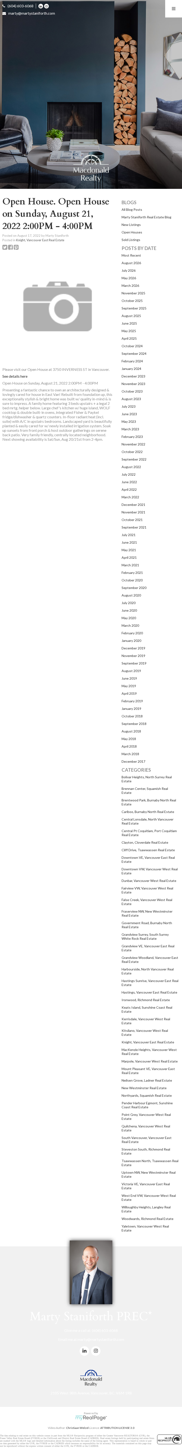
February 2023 (132, 437)
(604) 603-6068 (20, 6)
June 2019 (129, 678)
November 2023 (133, 384)
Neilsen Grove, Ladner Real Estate (147, 1080)
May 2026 (129, 278)
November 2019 (133, 656)
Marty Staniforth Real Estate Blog (146, 217)
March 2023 (130, 429)
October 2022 (132, 452)
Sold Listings (131, 240)
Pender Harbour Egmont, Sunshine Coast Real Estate (147, 1105)
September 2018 (134, 724)
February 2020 (132, 633)
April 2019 (129, 693)
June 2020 (129, 610)
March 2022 (130, 497)
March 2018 (130, 754)
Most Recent (131, 255)
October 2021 (132, 520)
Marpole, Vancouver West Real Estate (150, 1061)
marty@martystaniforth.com (31, 13)
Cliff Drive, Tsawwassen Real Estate (148, 850)
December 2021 (133, 505)
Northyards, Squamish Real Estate (147, 1095)
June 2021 (129, 542)
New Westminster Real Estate (144, 1088)
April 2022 (129, 489)
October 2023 (132, 391)
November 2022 (133, 444)
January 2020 (131, 641)
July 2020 (129, 603)
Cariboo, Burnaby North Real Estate (148, 812)
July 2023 (129, 406)
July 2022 (129, 474)
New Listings (131, 225)
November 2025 (133, 293)
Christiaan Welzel (77, 1428)
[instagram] (47, 6)
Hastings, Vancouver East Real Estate (149, 992)
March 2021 (130, 565)
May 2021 (129, 550)
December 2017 (133, 761)
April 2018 (129, 746)
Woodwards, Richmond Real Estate (147, 1219)
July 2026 (129, 270)
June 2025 (129, 323)
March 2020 (130, 625)
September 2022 (134, 459)
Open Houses (132, 232)
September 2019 (134, 663)
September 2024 (134, 353)
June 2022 (129, 482)
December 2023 (133, 376)
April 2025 (129, 338)
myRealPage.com (91, 1418)
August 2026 (131, 263)
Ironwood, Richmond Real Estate (146, 1000)
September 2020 (134, 588)
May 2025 (129, 331)
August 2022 (131, 467)
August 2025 (131, 316)
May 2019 (129, 686)
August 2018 (131, 731)
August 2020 (131, 595)
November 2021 (133, 512)
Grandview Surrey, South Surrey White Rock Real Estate (145, 936)
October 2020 (132, 580)
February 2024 (132, 361)
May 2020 (129, 618)
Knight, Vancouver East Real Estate (40, 240)
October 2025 (132, 301)
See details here (14, 376)
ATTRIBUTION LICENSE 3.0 (117, 1428)
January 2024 (131, 369)
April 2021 (129, 557)
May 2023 (129, 421)
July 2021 (129, 535)
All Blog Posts (132, 209)
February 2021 (132, 573)
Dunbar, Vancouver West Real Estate (149, 881)
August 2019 (131, 671)
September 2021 (134, 527)
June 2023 (129, 414)
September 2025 (134, 308)
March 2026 (130, 286)
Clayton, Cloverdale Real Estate (145, 842)
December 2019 (133, 648)
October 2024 (132, 346)
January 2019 (131, 709)
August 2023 (131, 399)
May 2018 (129, 739)
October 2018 (132, 716)
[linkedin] (41, 6)
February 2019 (132, 701)
